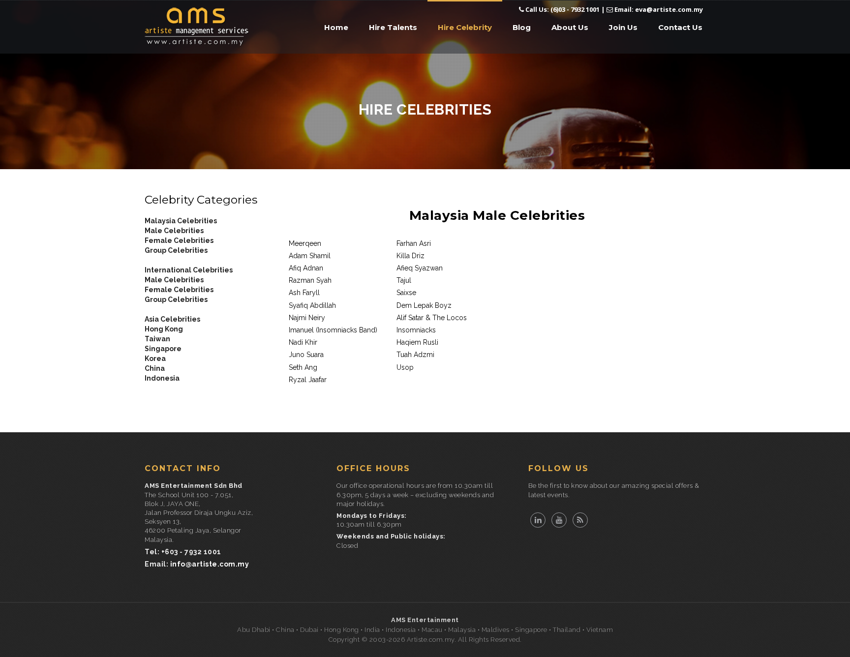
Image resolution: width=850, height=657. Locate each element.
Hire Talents (393, 27)
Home (336, 27)
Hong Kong (164, 329)
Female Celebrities (179, 240)
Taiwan (157, 339)
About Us (569, 27)
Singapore (163, 349)
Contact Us (680, 27)
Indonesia (162, 378)
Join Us (623, 27)
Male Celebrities (174, 231)
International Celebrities (189, 270)
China (155, 368)
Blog (522, 27)
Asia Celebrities (172, 319)
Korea (155, 358)
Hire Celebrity (465, 27)
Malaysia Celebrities (181, 221)
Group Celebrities (176, 250)
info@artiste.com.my (209, 564)
